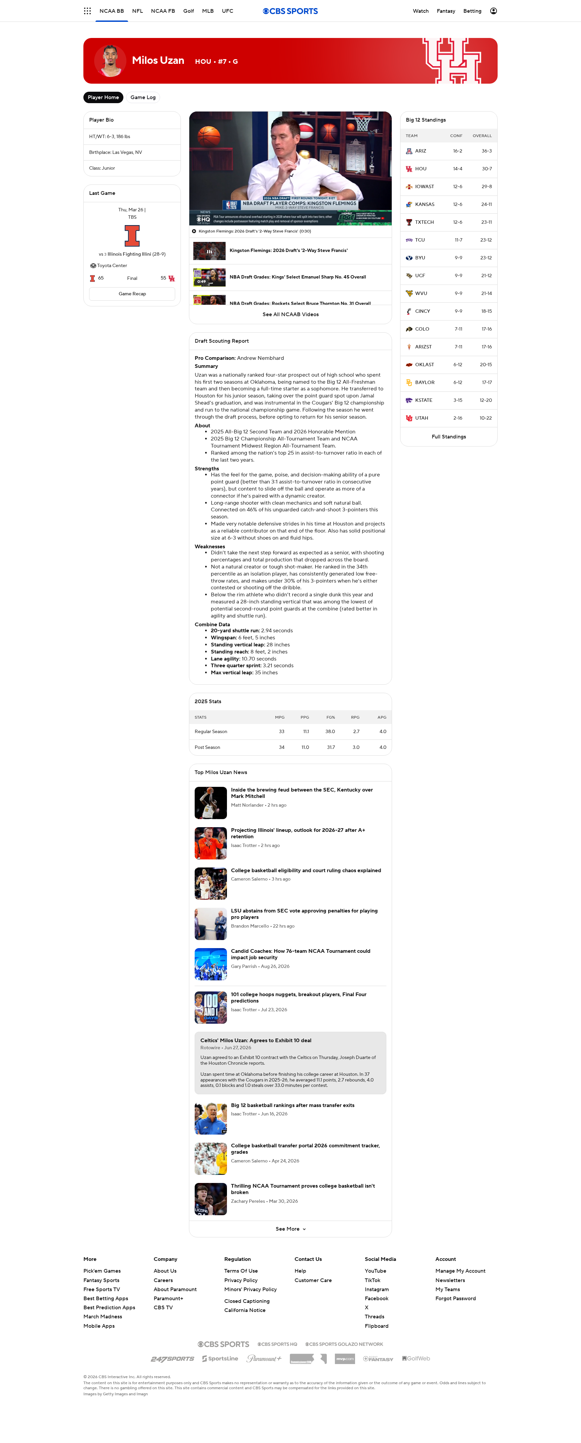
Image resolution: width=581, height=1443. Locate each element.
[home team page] (132, 236)
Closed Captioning (247, 1301)
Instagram (377, 1289)
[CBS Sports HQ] (277, 1343)
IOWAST (424, 187)
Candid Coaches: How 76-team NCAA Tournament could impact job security (301, 954)
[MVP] (345, 1356)
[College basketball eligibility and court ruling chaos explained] (211, 883)
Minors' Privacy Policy (250, 1289)
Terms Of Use (241, 1271)
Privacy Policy (241, 1280)
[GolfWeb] (416, 1358)
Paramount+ (168, 1298)
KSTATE (423, 400)
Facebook (376, 1298)
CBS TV (163, 1307)
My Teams (447, 1289)
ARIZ (420, 151)
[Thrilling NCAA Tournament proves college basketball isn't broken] (211, 1199)
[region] (290, 168)
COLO (422, 329)
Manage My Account (460, 1271)
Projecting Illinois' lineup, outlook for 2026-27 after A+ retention (298, 833)
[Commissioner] (308, 1356)
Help (300, 1271)
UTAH (421, 418)
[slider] (290, 206)
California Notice (245, 1310)
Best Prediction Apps (109, 1307)
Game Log (143, 97)
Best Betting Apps (105, 1298)
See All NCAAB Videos (291, 314)
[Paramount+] (264, 1357)
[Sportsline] (220, 1357)
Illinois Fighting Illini (129, 254)
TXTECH (424, 222)
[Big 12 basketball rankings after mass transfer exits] (211, 1118)
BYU (420, 258)
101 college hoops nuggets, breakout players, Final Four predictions (298, 997)
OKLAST (424, 365)
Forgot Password (455, 1298)
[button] (87, 11)
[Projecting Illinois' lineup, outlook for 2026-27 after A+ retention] (211, 843)
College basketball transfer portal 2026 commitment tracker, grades (305, 1148)
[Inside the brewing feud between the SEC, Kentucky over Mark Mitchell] (211, 803)
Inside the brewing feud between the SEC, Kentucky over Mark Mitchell (302, 793)
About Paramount (175, 1289)
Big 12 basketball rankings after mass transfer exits (292, 1105)
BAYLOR (425, 383)
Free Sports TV (101, 1289)
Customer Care (313, 1280)
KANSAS (424, 205)
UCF (420, 276)
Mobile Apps (99, 1326)
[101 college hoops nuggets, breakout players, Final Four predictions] (211, 1007)
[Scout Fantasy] (378, 1358)
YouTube (375, 1271)
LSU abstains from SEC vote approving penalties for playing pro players (304, 914)
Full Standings (449, 436)
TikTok (372, 1280)
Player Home (103, 97)
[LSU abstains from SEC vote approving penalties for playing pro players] (211, 924)
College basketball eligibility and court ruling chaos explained (306, 870)
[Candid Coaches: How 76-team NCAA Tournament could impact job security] (211, 964)
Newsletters (450, 1280)
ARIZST (423, 347)
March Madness (102, 1316)
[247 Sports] (172, 1357)
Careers (163, 1280)
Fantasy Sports (101, 1280)
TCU (420, 240)
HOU (421, 169)
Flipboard (377, 1326)
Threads (374, 1316)
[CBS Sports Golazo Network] (344, 1343)
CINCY (422, 311)
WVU (421, 294)
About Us (165, 1271)
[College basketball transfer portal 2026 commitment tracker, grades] (211, 1159)
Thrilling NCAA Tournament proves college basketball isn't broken (303, 1189)
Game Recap (132, 294)
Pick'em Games (102, 1271)
